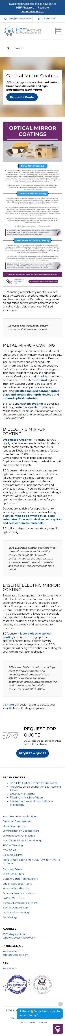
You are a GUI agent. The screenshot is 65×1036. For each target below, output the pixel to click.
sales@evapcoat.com (15, 954)
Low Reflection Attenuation (19, 835)
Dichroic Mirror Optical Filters (20, 902)
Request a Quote (22, 97)
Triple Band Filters (13, 873)
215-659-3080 (10, 951)
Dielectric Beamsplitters (17, 821)
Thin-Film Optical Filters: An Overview (33, 783)
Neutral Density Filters (15, 907)
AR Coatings (10, 917)
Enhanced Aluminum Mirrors (19, 893)
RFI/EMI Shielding (13, 845)
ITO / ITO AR (9, 850)
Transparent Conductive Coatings (22, 840)
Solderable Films (12, 854)
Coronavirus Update (22, 794)
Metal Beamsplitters (14, 826)
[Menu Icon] (58, 31)
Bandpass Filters (12, 869)
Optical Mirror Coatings (16, 912)
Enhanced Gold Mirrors (16, 888)
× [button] (61, 7)
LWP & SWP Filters (13, 897)
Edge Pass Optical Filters (17, 883)
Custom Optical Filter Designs (20, 878)
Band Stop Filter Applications (20, 816)
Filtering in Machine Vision (26, 797)
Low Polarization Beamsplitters (21, 830)
